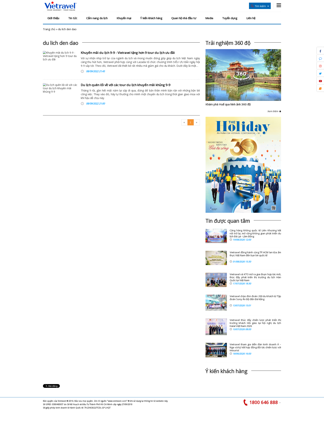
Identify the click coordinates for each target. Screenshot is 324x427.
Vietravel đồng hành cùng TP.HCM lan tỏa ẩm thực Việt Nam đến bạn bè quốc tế (255, 254)
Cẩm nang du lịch (97, 18)
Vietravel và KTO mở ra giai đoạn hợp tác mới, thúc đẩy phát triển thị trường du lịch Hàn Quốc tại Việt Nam (255, 277)
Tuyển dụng (229, 18)
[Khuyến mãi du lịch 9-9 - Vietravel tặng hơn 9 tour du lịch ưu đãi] (60, 63)
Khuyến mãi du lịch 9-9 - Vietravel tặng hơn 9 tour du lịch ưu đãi (128, 52)
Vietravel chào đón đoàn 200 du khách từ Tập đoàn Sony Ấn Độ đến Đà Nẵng (255, 298)
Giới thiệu (53, 18)
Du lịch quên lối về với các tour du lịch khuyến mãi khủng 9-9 (125, 85)
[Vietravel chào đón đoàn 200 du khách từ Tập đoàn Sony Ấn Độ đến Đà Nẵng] (216, 303)
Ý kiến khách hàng (151, 18)
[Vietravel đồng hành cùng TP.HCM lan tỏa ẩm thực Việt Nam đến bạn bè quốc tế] (216, 258)
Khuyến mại (124, 18)
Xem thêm (273, 111)
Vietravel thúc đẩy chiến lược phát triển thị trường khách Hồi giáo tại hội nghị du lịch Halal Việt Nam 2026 (255, 323)
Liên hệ (250, 18)
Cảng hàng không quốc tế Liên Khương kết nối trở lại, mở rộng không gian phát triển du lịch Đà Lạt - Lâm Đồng (255, 233)
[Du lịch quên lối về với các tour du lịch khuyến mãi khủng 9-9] (60, 95)
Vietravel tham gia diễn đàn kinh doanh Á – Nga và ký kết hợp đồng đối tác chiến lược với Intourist (255, 347)
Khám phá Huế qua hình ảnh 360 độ (228, 104)
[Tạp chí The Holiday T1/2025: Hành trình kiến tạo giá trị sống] (243, 165)
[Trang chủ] (60, 6)
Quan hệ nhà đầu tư (183, 18)
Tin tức (72, 18)
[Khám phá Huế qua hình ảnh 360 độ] (241, 79)
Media (209, 18)
